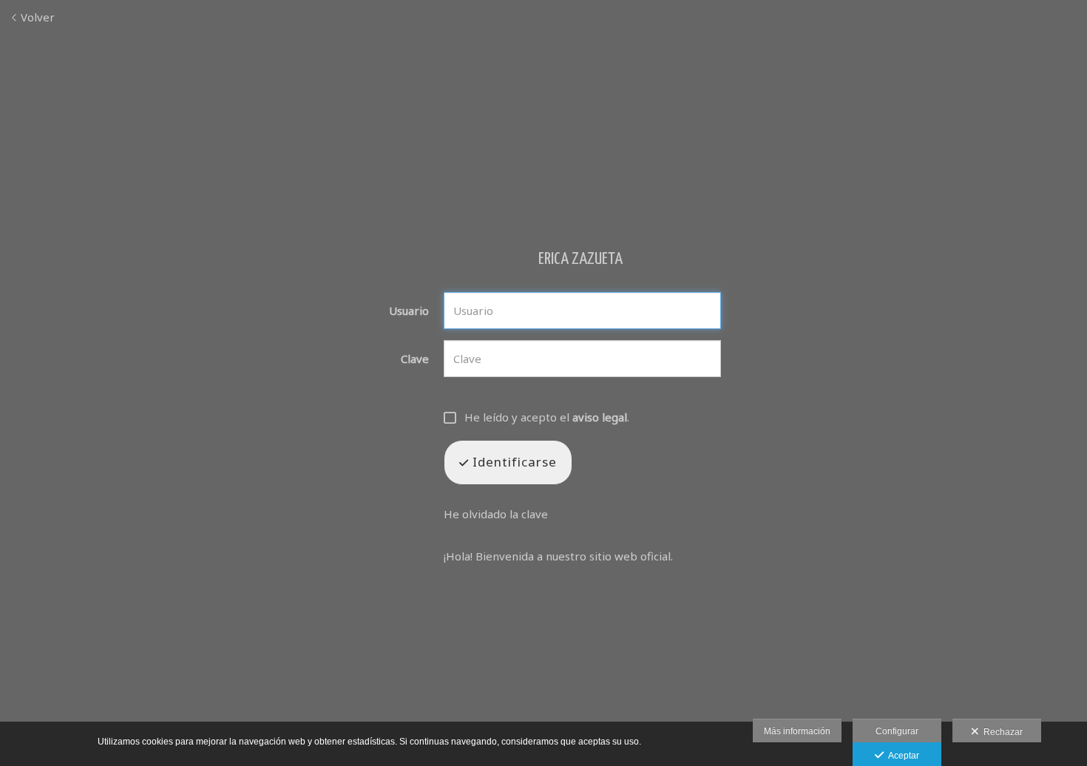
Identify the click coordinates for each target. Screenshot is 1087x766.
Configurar (897, 731)
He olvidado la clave (496, 513)
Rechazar (1001, 732)
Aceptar (901, 755)
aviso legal (599, 417)
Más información (797, 731)
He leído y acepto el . (546, 417)
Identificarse (513, 461)
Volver (36, 17)
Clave (415, 359)
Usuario (409, 311)
